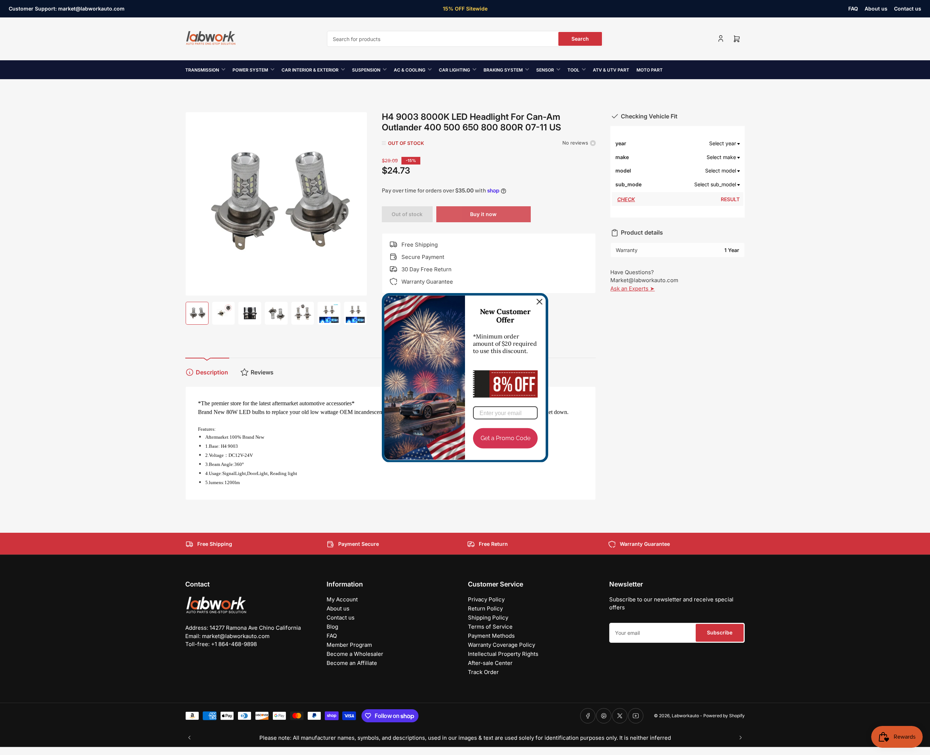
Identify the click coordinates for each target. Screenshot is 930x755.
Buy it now (483, 214)
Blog (332, 626)
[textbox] (691, 143)
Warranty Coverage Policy (501, 644)
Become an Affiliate (352, 662)
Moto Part (649, 70)
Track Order (483, 672)
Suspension (366, 70)
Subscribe (719, 632)
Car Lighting (454, 70)
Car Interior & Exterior (310, 70)
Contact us (907, 8)
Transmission (202, 70)
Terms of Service (490, 626)
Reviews (262, 372)
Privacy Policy (486, 599)
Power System (250, 70)
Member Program (349, 644)
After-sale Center (490, 662)
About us (876, 8)
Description (212, 372)
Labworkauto (685, 715)
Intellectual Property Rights (503, 653)
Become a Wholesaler (355, 653)
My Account (342, 599)
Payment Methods (491, 635)
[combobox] (465, 39)
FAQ (853, 8)
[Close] (539, 301)
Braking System (503, 70)
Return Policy (485, 608)
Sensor (545, 70)
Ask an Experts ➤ (632, 288)
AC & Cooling (409, 70)
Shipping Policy (488, 617)
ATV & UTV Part (611, 70)
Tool (573, 70)
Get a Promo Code (505, 438)
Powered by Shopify (724, 715)
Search (580, 39)
